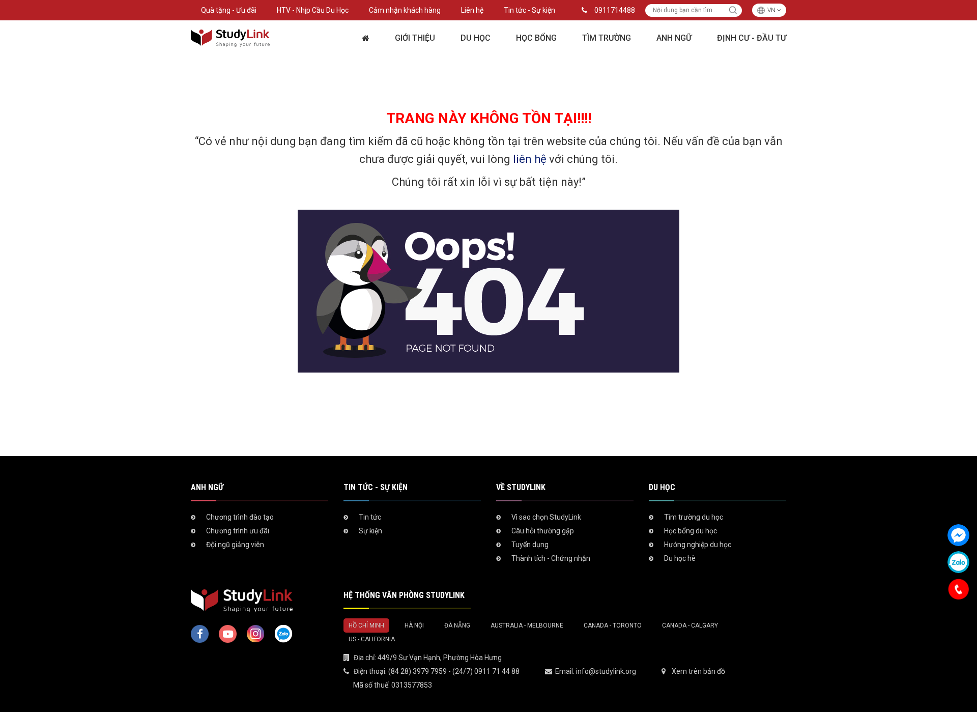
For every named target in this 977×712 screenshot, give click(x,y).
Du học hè (680, 558)
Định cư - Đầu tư (751, 38)
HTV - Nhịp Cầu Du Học (313, 10)
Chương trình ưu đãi (237, 531)
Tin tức (370, 517)
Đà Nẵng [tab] (457, 625)
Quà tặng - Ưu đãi (228, 10)
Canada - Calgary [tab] (690, 625)
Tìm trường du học (693, 517)
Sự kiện (370, 531)
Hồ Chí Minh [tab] (366, 625)
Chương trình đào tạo (240, 517)
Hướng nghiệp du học (697, 544)
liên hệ (530, 159)
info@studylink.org (606, 671)
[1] (733, 10)
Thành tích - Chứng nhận (550, 558)
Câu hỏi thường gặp (542, 531)
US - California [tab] (372, 639)
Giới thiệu (415, 38)
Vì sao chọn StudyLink (546, 517)
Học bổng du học (690, 531)
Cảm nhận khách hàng (405, 10)
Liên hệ (472, 10)
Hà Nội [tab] (414, 625)
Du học (476, 38)
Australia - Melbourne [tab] (527, 625)
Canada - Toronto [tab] (613, 625)
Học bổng (536, 38)
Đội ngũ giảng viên (235, 544)
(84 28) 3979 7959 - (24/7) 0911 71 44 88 (454, 671)
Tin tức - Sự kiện (529, 10)
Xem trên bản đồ (698, 671)
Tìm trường (606, 38)
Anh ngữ (674, 38)
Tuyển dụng (530, 544)
